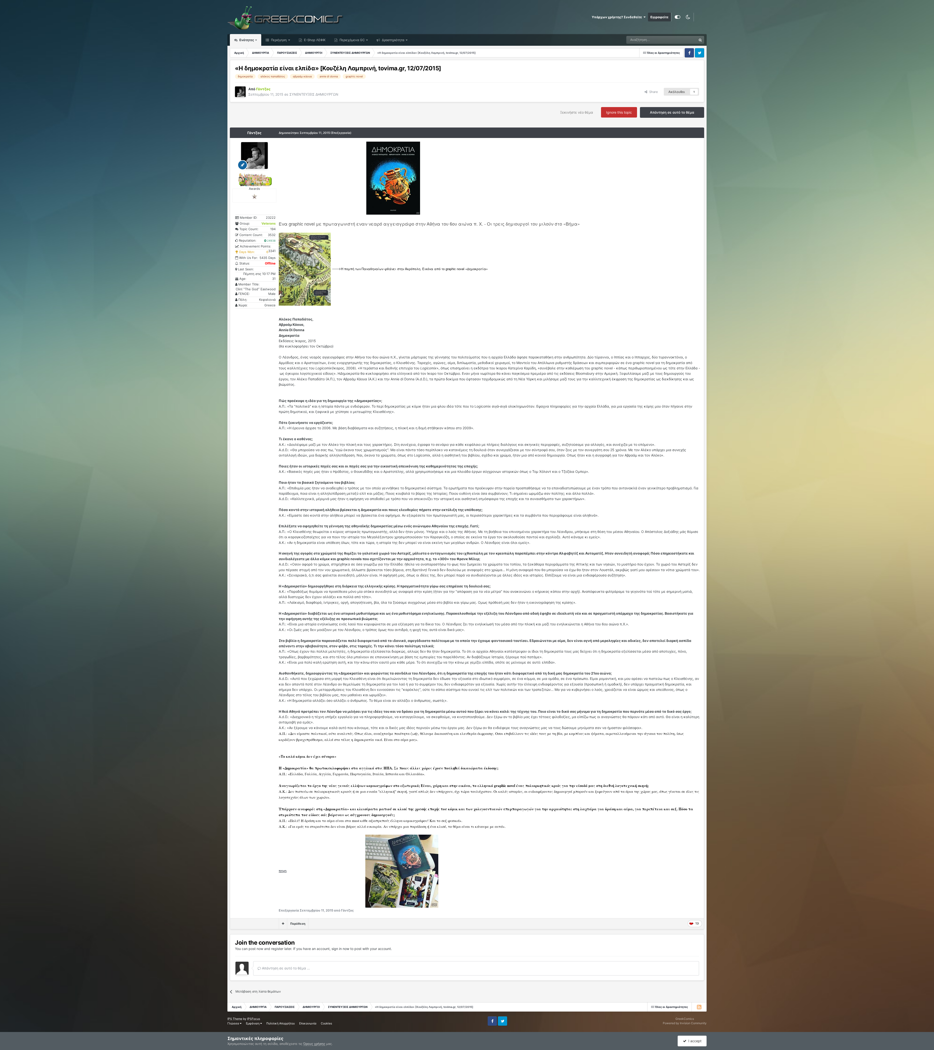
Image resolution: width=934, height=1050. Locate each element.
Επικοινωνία (307, 1023)
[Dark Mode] (688, 17)
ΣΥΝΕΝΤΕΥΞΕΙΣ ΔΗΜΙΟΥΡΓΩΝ (313, 94)
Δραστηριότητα (392, 40)
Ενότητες (247, 40)
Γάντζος (254, 133)
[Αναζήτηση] (700, 40)
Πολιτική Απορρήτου (280, 1023)
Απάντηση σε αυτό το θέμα (672, 112)
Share (652, 92)
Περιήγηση (278, 40)
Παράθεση (297, 923)
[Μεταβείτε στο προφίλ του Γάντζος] (240, 91)
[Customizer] (677, 17)
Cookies (326, 1023)
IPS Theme (234, 1019)
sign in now (340, 949)
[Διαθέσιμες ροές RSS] (699, 1007)
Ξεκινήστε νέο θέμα (576, 112)
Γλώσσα (233, 1023)
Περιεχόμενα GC (352, 40)
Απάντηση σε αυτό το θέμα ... (285, 968)
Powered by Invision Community (685, 1023)
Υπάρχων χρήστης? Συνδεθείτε (617, 17)
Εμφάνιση (253, 1023)
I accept (693, 1041)
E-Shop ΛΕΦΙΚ (314, 40)
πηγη (283, 871)
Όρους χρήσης (314, 1044)
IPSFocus (253, 1019)
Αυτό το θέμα (681, 40)
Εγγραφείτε (659, 17)
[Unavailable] (393, 178)
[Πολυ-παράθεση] (283, 923)
